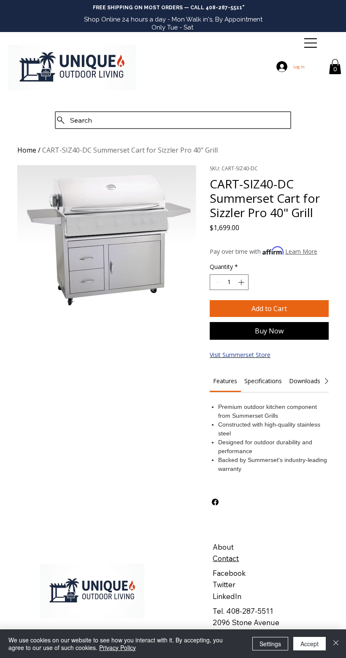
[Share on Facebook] (215, 502)
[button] (335, 66)
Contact (226, 558)
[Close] (336, 643)
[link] (225, 381)
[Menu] (311, 43)
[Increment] (242, 282)
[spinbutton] (229, 282)
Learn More (301, 251)
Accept (309, 643)
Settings (270, 643)
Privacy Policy (117, 647)
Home (26, 150)
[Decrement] (216, 282)
